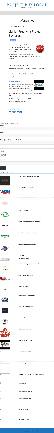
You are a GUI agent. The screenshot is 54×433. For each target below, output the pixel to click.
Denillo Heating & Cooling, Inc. (26, 187)
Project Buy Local (27, 5)
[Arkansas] (27, 154)
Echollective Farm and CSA (25, 391)
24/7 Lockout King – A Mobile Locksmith (29, 264)
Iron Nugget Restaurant (25, 398)
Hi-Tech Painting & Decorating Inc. (27, 244)
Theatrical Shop (22, 383)
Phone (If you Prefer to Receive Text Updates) (13, 139)
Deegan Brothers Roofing (25, 351)
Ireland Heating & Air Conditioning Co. (28, 233)
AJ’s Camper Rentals (24, 419)
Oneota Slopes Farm (24, 409)
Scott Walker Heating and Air (26, 275)
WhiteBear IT (22, 255)
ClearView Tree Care (24, 317)
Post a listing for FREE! (26, 74)
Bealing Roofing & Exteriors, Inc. (27, 295)
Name (2, 125)
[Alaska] (27, 151)
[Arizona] (27, 152)
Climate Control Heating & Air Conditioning (29, 221)
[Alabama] (27, 150)
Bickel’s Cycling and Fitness (25, 363)
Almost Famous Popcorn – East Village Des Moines (31, 374)
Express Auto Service (24, 286)
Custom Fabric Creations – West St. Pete (29, 176)
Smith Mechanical (14, 81)
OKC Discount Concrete (25, 329)
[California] (27, 155)
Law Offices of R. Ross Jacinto (26, 306)
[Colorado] (27, 157)
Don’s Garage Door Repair (25, 340)
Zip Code (3, 160)
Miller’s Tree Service (24, 210)
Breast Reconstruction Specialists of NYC (29, 199)
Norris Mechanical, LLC (24, 258)
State (2, 147)
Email (2, 132)
